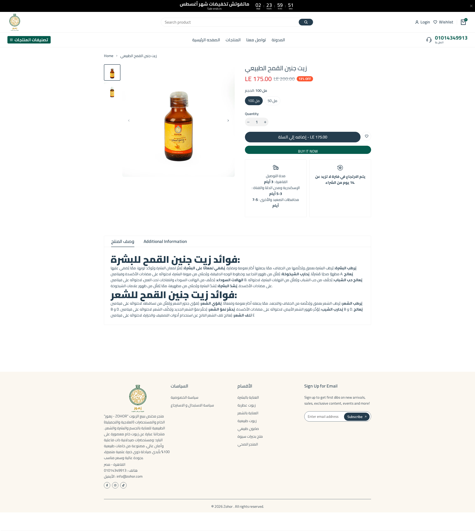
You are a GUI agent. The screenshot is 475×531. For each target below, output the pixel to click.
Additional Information (165, 241)
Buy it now (308, 151)
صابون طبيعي (248, 428)
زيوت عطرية (247, 405)
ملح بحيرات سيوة (250, 436)
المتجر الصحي (248, 444)
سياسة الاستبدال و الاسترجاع (192, 405)
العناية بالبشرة (248, 397)
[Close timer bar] (471, 5)
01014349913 (451, 37)
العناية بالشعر (248, 412)
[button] (366, 136)
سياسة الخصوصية (184, 397)
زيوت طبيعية (247, 420)
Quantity (252, 114)
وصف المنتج (122, 241)
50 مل (272, 100)
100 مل (254, 100)
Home (108, 56)
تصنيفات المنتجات (31, 39)
